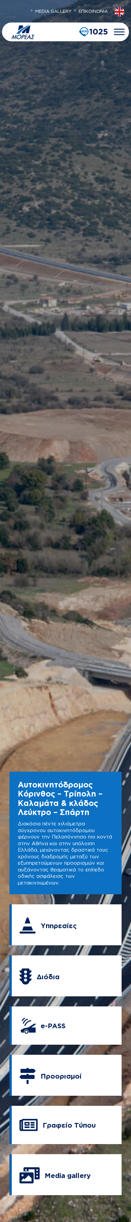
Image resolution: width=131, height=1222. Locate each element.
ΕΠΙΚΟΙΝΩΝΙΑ (93, 11)
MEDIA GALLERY (53, 11)
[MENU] (119, 32)
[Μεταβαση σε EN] (119, 12)
